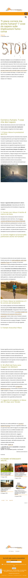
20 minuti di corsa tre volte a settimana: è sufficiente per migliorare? (6, 489)
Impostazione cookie (14, 554)
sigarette (11, 500)
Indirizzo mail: (14, 560)
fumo (7, 500)
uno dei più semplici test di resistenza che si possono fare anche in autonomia (14, 314)
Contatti (17, 551)
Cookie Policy (10, 575)
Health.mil (10, 444)
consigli (2, 500)
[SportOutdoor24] (14, 9)
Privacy (0, 571)
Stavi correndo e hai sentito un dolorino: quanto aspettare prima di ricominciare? (20, 474)
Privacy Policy (4, 575)
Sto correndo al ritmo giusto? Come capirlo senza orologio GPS (6, 473)
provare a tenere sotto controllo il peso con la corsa (13, 70)
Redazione (3, 35)
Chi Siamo (11, 551)
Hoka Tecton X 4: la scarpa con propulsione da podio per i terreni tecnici (20, 492)
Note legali (24, 575)
